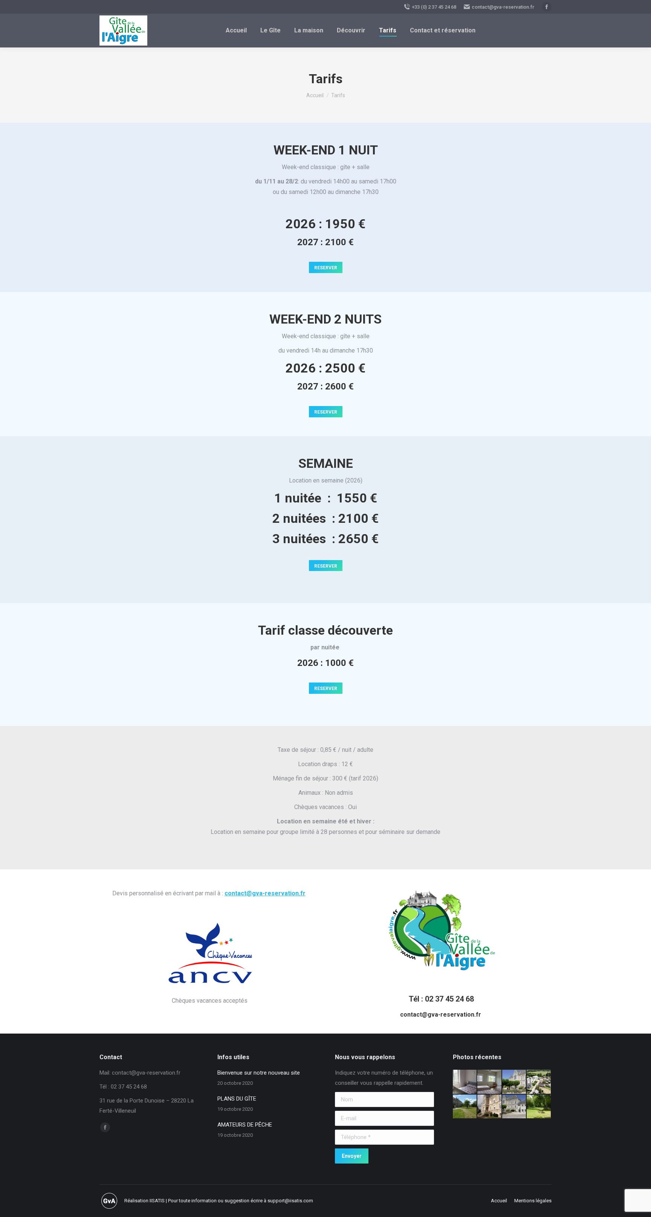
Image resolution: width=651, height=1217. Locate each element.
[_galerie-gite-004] (489, 1107)
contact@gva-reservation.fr (503, 7)
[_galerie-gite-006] (514, 1107)
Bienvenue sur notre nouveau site (258, 1072)
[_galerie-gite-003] (465, 1107)
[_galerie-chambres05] (465, 1082)
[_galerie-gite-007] (539, 1107)
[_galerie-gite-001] (514, 1082)
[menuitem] (236, 30)
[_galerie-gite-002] (539, 1082)
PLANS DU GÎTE (236, 1098)
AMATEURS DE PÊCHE (244, 1124)
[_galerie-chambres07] (489, 1082)
